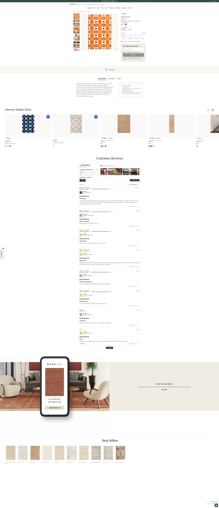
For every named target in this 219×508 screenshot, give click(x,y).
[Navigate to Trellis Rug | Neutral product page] (76, 124)
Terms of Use (141, 57)
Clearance (129, 7)
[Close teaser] (3, 248)
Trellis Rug (55, 139)
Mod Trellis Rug (88, 11)
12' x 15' (142, 38)
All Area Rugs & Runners (80, 11)
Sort (130, 184)
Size (94, 7)
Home (74, 11)
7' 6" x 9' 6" (124, 38)
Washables (118, 7)
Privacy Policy (135, 57)
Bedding (124, 7)
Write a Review (135, 180)
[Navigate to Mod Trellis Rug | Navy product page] (28, 124)
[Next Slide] (138, 171)
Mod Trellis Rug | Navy (87, 193)
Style (106, 7)
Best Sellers (89, 7)
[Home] (75, 4)
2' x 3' (123, 35)
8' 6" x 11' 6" (130, 38)
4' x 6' (131, 35)
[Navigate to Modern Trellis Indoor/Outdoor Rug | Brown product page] (124, 124)
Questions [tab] (89, 177)
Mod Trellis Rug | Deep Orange (88, 216)
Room (102, 7)
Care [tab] (119, 78)
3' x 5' (127, 35)
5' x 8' (136, 35)
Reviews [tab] (82, 177)
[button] (124, 18)
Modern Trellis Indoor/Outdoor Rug (107, 140)
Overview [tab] (102, 78)
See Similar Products (137, 41)
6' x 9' (140, 35)
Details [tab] (112, 78)
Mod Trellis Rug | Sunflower (87, 235)
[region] (119, 171)
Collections (111, 7)
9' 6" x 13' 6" (136, 38)
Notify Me (133, 54)
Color (98, 7)
